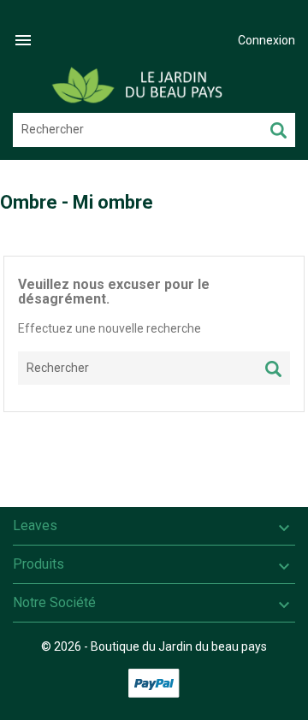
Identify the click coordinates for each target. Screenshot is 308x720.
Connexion (266, 40)
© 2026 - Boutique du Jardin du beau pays (154, 646)
